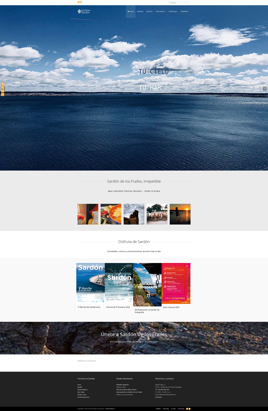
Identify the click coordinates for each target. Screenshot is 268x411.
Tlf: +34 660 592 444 (162, 390)
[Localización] (2, 94)
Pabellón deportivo (122, 385)
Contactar (158, 397)
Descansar (160, 11)
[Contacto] (2, 90)
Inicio (131, 11)
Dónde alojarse (82, 390)
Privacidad (166, 409)
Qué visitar (81, 392)
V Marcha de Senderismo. (89, 307)
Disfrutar (173, 11)
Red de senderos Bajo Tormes (126, 390)
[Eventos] (2, 87)
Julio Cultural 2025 (171, 307)
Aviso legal (181, 409)
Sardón (140, 11)
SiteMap (158, 409)
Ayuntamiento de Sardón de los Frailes (129, 392)
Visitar (149, 11)
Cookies (173, 409)
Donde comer (81, 395)
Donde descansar (83, 397)
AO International (109, 409)
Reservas (184, 11)
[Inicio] (2, 83)
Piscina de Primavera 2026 (118, 307)
